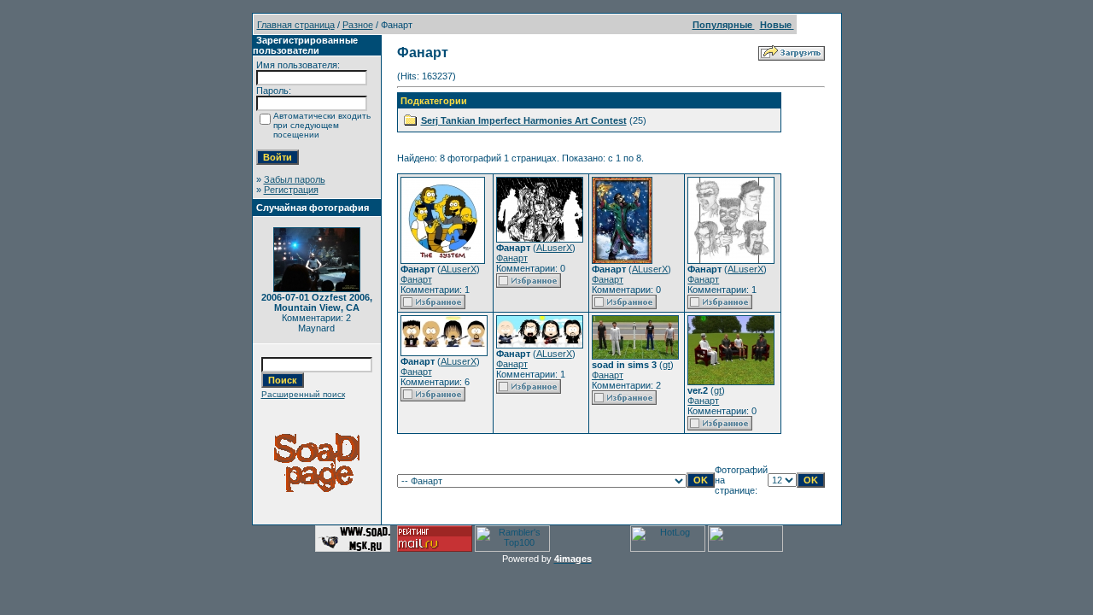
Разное (357, 25)
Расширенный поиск (303, 394)
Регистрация (291, 189)
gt (666, 365)
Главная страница (296, 25)
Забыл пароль (294, 179)
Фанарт (416, 279)
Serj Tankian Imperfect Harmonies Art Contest (524, 120)
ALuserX (458, 269)
